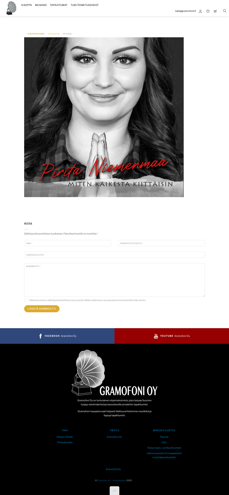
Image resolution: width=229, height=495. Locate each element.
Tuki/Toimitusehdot (85, 5)
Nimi (29, 243)
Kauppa (26, 5)
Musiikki (41, 5)
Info (164, 442)
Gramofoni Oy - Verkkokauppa (111, 480)
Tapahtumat (58, 5)
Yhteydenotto (64, 442)
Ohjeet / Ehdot (65, 436)
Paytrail (164, 436)
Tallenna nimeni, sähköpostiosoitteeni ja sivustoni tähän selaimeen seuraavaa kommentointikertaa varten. (87, 300)
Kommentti (33, 266)
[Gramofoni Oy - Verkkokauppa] (10, 7)
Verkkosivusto (35, 255)
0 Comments (54, 34)
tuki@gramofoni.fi (185, 11)
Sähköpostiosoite (131, 243)
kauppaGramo (36, 34)
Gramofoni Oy (114, 436)
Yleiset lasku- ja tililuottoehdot (164, 447)
